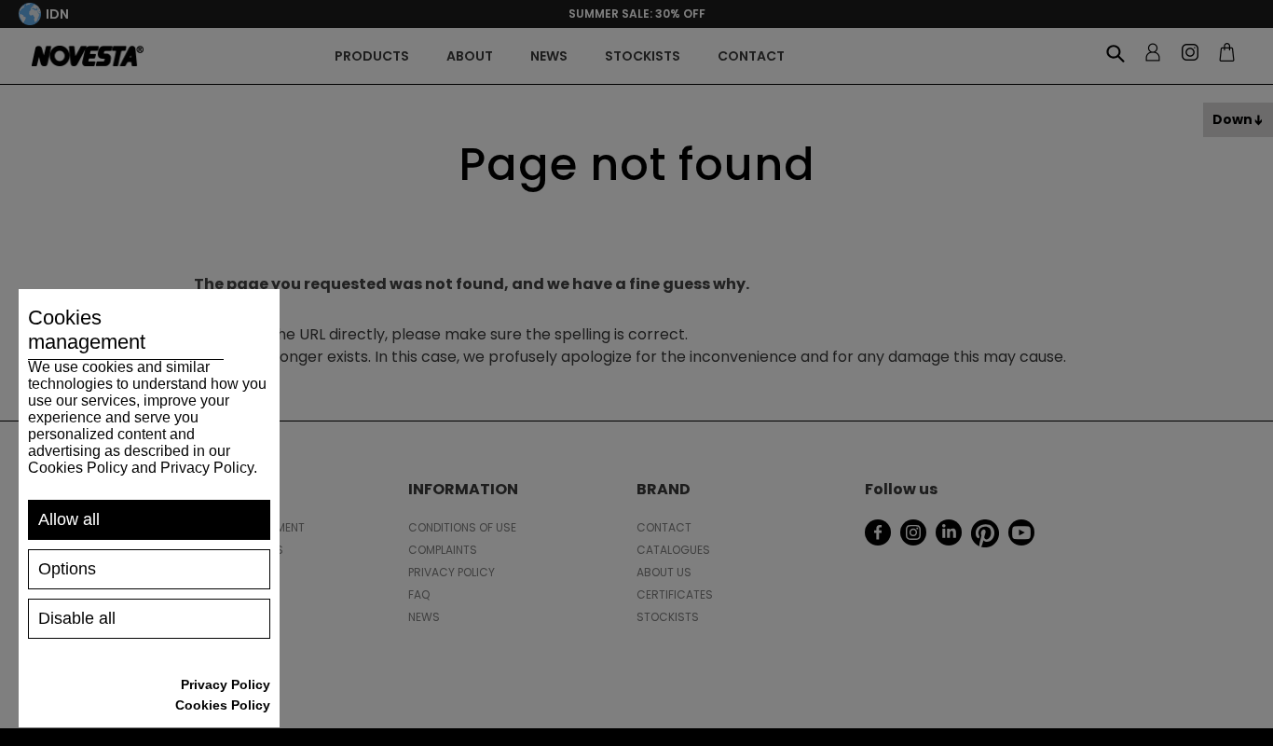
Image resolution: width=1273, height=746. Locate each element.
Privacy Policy (225, 684)
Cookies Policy (222, 705)
